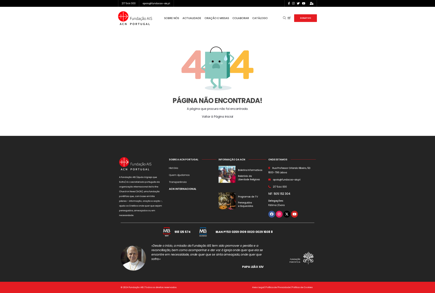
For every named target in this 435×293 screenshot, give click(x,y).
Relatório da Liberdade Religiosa (249, 177)
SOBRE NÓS (171, 18)
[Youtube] (294, 214)
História (173, 168)
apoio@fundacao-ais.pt (156, 3)
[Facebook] (271, 214)
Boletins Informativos (250, 170)
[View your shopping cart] (289, 18)
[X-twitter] (286, 214)
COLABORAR (240, 18)
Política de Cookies (302, 287)
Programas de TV (248, 196)
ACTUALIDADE (191, 18)
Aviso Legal (258, 287)
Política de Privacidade (278, 287)
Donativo (305, 18)
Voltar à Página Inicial (217, 117)
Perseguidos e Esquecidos (245, 204)
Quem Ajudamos (179, 175)
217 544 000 (129, 3)
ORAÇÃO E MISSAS (217, 18)
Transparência (178, 182)
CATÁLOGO (260, 18)
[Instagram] (279, 214)
